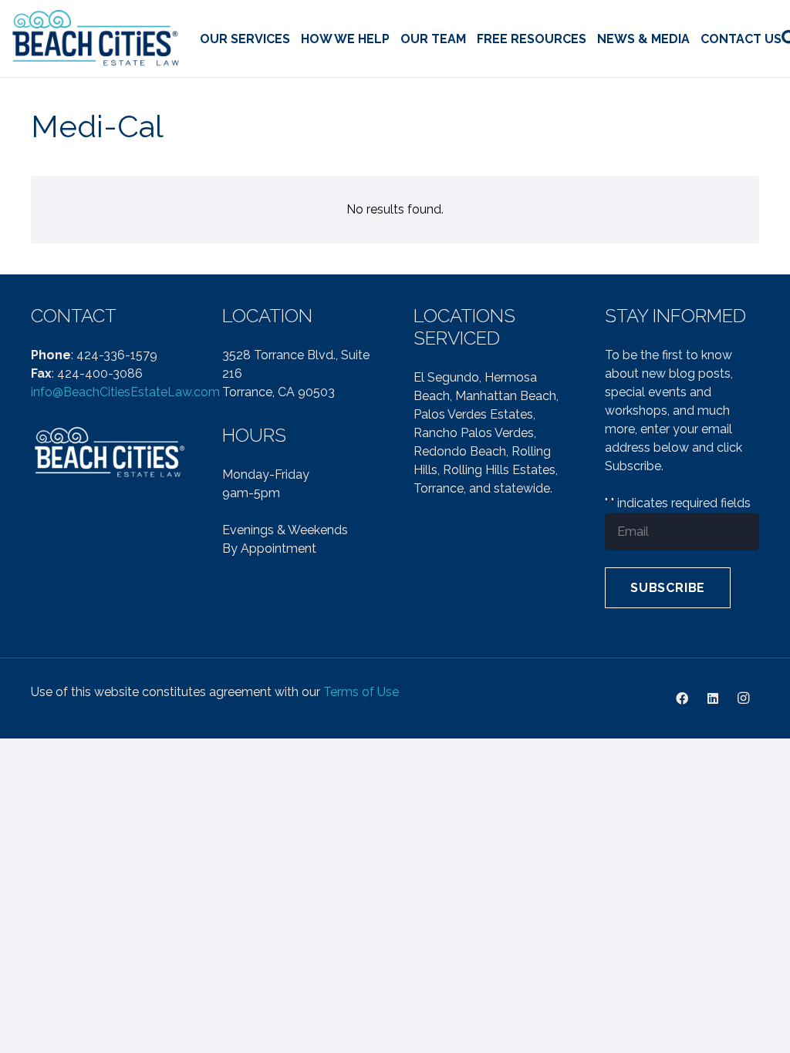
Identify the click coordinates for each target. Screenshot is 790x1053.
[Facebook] (682, 698)
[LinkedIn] (712, 698)
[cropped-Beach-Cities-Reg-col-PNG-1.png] (96, 39)
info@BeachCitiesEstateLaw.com (125, 392)
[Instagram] (743, 698)
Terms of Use (361, 692)
